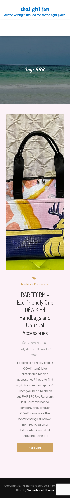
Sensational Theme (40, 490)
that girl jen (35, 9)
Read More (35, 447)
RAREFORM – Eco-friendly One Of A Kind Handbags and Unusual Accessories (35, 313)
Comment (33, 342)
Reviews (41, 284)
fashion (27, 284)
